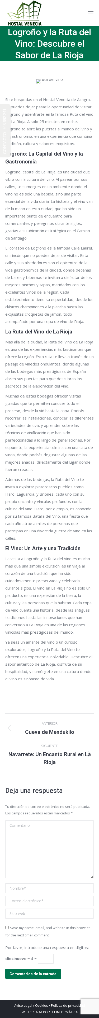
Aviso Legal (23, 1005)
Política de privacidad (68, 1005)
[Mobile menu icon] (90, 13)
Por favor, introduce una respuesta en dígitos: (47, 947)
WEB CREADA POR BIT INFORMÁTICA (50, 1012)
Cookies (41, 1005)
